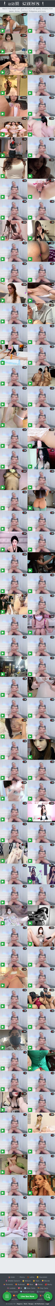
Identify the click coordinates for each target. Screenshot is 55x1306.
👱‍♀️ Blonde (46, 1281)
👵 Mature (26, 1281)
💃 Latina (30, 1277)
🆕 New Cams (29, 1288)
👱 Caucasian (42, 1277)
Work (25, 1304)
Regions (20, 1304)
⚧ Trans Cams (12, 1292)
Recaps (31, 1304)
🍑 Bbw (30, 1284)
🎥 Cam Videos (14, 1299)
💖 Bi (20, 1288)
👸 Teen (36, 1281)
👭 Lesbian (11, 1288)
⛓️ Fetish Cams (43, 1292)
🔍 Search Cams (40, 1299)
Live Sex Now (27, 1296)
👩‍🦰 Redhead (20, 1284)
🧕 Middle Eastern (12, 1281)
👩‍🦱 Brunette (8, 1284)
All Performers (39, 1304)
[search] (47, 1296)
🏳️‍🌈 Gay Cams (43, 1288)
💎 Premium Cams (27, 1292)
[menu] (7, 1296)
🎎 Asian (11, 1277)
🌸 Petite (39, 1284)
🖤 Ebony (21, 1277)
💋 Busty (48, 1284)
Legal (47, 1304)
